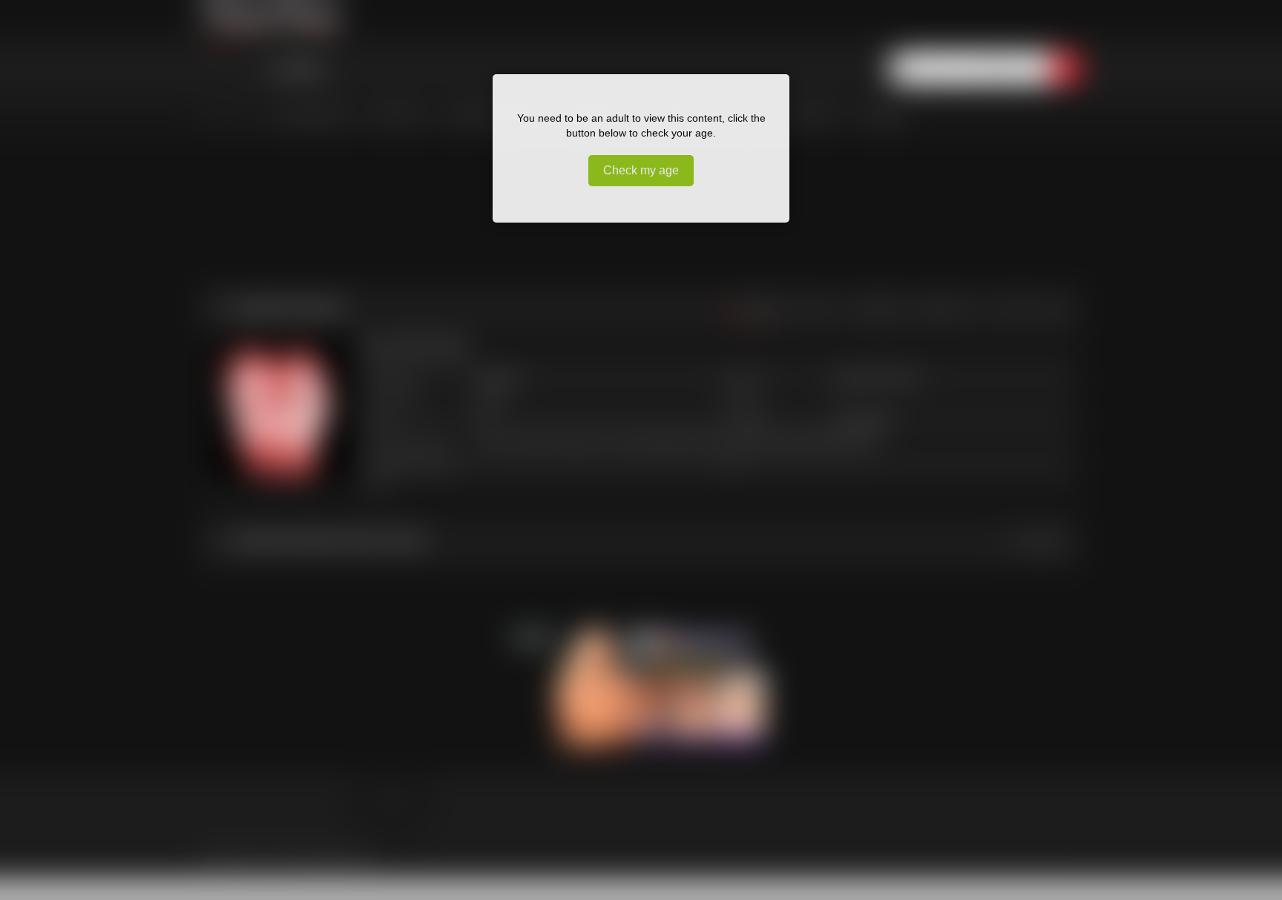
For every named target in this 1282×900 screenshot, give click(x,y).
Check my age (641, 170)
